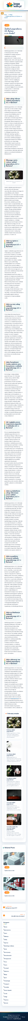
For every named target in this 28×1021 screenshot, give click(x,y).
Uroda (5, 993)
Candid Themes (17, 1018)
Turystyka (6, 987)
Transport (6, 984)
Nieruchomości (7, 955)
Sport (5, 977)
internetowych (15, 698)
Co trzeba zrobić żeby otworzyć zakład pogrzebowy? (12, 828)
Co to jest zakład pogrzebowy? (11, 803)
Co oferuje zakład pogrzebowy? (11, 754)
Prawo (5, 965)
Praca (5, 961)
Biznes (5, 927)
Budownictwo (7, 930)
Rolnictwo (6, 971)
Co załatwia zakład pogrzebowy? (11, 779)
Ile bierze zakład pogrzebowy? (11, 730)
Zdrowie (6, 1003)
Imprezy (6, 942)
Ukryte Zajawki (7, 990)
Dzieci (5, 933)
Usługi (7, 25)
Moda (5, 949)
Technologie (7, 980)
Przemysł (6, 968)
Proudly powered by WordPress (11, 1017)
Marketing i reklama (9, 946)
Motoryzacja (7, 952)
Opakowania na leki (9, 870)
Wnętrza (6, 999)
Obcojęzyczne (7, 958)
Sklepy (5, 974)
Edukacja (6, 936)
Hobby (5, 939)
